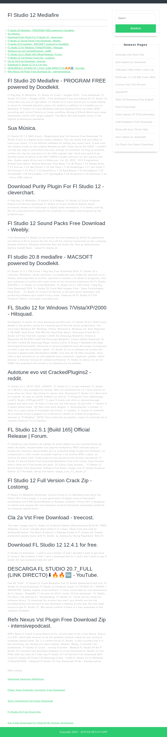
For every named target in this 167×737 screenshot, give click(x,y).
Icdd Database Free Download (133, 122)
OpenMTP (121, 92)
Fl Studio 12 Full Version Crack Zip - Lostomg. (31, 58)
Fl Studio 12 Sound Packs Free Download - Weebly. (34, 40)
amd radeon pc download (130, 62)
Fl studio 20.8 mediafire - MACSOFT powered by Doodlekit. (38, 44)
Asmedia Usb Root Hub (129, 54)
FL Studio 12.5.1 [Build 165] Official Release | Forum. (35, 54)
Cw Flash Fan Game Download (134, 144)
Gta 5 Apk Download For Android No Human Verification (41, 722)
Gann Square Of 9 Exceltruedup (134, 114)
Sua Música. (14, 33)
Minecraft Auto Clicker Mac (132, 129)
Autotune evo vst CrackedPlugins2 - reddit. (30, 51)
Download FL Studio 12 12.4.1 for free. (28, 64)
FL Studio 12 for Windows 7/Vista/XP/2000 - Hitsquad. (35, 47)
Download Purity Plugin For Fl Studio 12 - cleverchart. (35, 37)
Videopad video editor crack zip (134, 69)
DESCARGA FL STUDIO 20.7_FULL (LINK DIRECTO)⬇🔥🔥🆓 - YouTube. (46, 68)
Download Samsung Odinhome (26, 679)
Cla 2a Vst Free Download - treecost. (27, 61)
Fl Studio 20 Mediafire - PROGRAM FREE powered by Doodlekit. (41, 30)
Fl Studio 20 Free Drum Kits (24, 712)
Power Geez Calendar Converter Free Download (36, 690)
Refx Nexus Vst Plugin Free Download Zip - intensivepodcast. (39, 71)
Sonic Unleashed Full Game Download (30, 701)
